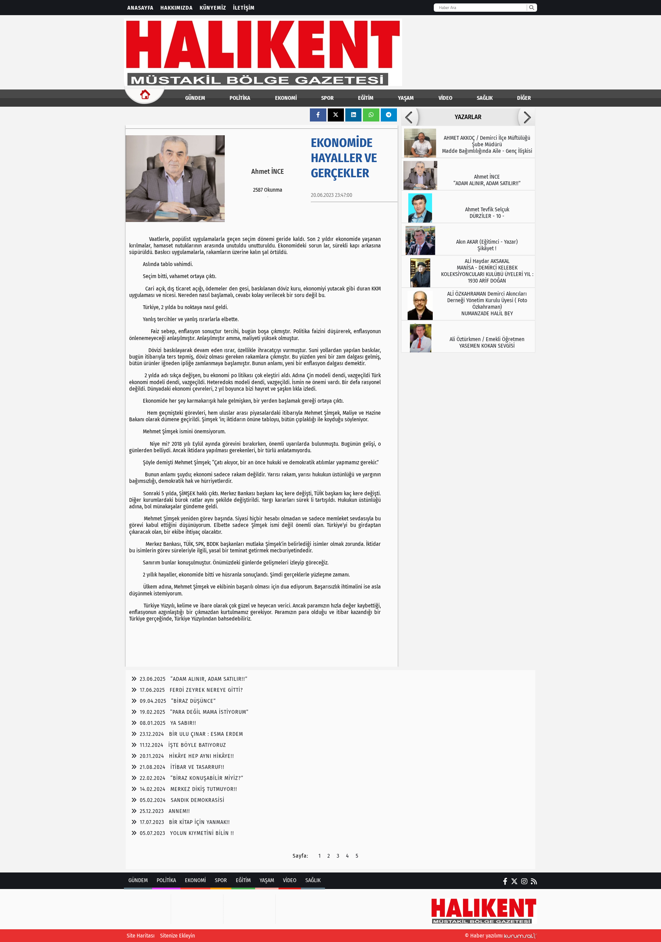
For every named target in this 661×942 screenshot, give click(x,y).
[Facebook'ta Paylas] (318, 115)
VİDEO (445, 98)
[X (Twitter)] (514, 881)
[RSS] (534, 881)
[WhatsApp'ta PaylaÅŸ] (371, 115)
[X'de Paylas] (335, 115)
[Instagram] (524, 881)
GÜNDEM (195, 98)
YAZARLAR (468, 117)
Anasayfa (140, 7)
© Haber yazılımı (484, 935)
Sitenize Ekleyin (177, 935)
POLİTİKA (240, 98)
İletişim (244, 7)
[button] (409, 117)
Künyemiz (213, 7)
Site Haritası (141, 935)
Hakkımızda (176, 7)
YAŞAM (406, 98)
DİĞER (524, 98)
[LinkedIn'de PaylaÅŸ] (353, 115)
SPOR (327, 98)
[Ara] (531, 7)
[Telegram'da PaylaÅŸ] (388, 115)
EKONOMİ (286, 98)
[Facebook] (505, 881)
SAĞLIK (485, 98)
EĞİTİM (366, 98)
